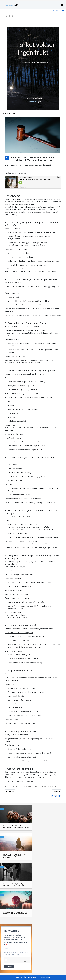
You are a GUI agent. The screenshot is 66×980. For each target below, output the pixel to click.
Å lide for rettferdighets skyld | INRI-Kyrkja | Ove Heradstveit (14, 885)
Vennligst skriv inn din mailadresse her (15, 943)
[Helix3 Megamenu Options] (62, 5)
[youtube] (9, 16)
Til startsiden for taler (58, 10)
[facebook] (3, 16)
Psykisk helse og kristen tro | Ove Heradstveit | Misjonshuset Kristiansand (15, 855)
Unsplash (59, 169)
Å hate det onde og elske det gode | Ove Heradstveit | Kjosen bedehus (15, 913)
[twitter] (6, 16)
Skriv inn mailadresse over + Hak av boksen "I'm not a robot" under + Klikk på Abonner (16, 953)
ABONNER (9, 966)
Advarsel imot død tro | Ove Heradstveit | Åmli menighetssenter (16, 827)
